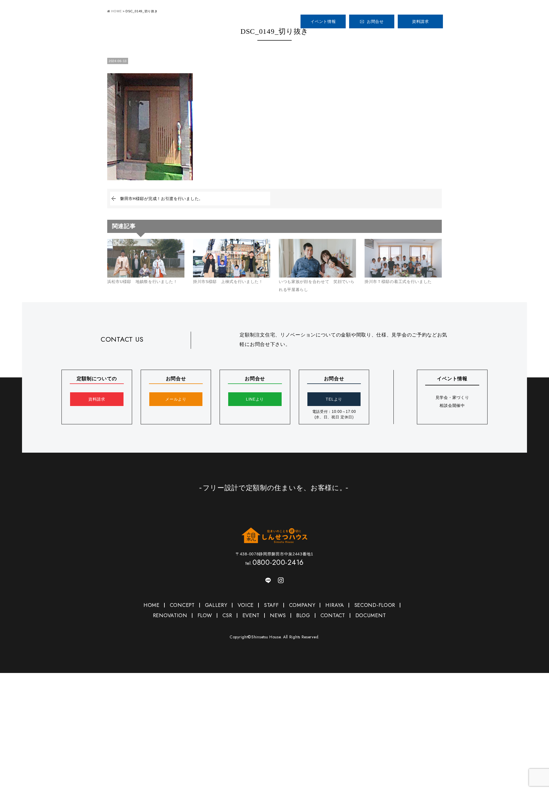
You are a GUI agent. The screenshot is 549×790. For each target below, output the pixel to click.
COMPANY (465, 37)
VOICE (408, 37)
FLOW (205, 615)
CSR (227, 615)
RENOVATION (170, 615)
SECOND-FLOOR (374, 605)
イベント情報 (323, 21)
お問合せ (375, 21)
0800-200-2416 (480, 19)
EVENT (251, 615)
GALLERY (374, 37)
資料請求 (420, 21)
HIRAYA (334, 605)
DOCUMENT (370, 615)
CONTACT (333, 615)
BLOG (303, 615)
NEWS (278, 615)
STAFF (437, 37)
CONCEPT (341, 37)
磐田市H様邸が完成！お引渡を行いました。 (161, 198)
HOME (308, 37)
